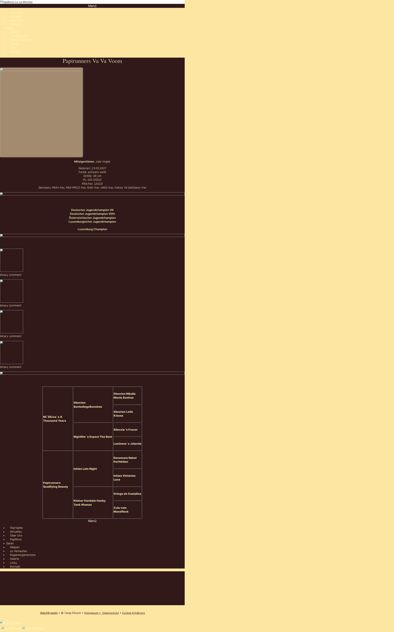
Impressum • (93, 613)
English (17, 628)
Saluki (10, 28)
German (16, 622)
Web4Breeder (49, 613)
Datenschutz (110, 613)
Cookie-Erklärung (133, 613)
